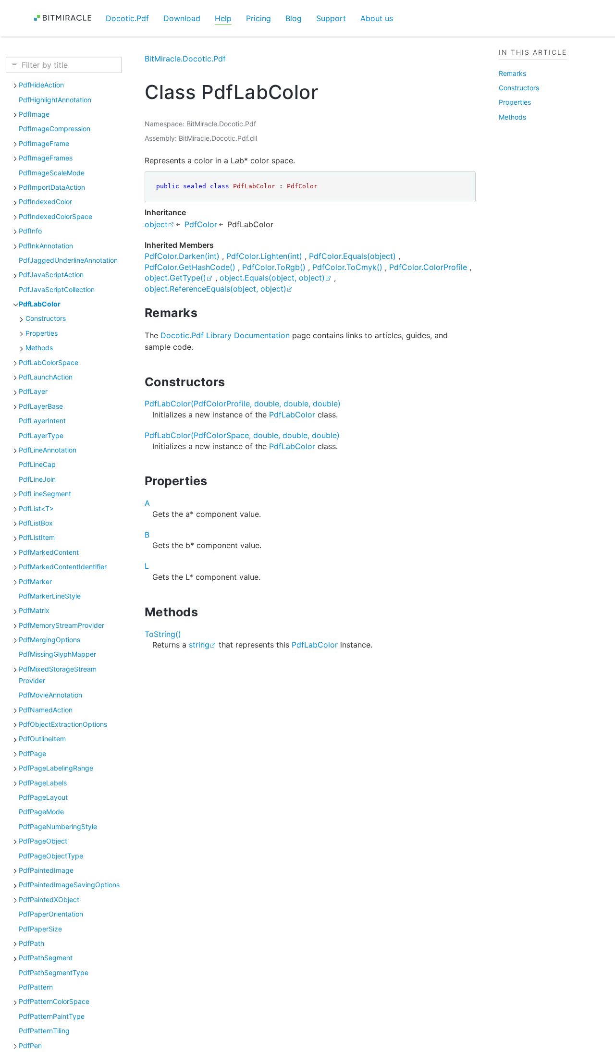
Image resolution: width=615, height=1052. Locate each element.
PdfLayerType (41, 435)
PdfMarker (35, 581)
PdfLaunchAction (46, 377)
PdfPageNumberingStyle (58, 826)
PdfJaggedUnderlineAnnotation (68, 260)
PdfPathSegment (46, 958)
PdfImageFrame (44, 143)
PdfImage (34, 114)
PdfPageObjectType (51, 855)
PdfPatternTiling (44, 1031)
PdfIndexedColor (45, 201)
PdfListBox (36, 523)
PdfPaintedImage (46, 870)
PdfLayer (33, 391)
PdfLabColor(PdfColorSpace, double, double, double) (242, 435)
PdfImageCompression (54, 128)
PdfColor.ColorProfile (428, 267)
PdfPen (30, 1045)
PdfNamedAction (46, 709)
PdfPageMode (41, 811)
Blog (293, 18)
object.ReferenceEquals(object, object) (215, 289)
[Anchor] (206, 313)
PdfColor (200, 224)
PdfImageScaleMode (52, 172)
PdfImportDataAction (52, 187)
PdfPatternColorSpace (54, 1001)
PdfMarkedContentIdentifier (63, 567)
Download (181, 18)
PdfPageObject (43, 841)
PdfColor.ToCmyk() (347, 267)
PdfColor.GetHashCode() (190, 267)
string (199, 644)
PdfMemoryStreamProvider (61, 625)
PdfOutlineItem (42, 738)
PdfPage (32, 753)
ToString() (163, 634)
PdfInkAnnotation (46, 245)
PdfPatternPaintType (52, 1016)
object (156, 224)
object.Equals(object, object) (272, 277)
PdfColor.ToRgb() (274, 267)
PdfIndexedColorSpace (55, 216)
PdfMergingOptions (49, 640)
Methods (39, 347)
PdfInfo (30, 231)
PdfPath (31, 943)
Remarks (512, 73)
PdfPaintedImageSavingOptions (69, 885)
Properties (41, 333)
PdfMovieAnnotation (50, 695)
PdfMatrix (34, 610)
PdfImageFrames (46, 158)
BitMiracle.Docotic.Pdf (185, 58)
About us (376, 18)
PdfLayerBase (41, 406)
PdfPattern (36, 987)
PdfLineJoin (37, 479)
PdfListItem (37, 537)
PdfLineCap (37, 464)
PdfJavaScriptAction (51, 274)
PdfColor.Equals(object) (352, 256)
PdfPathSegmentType (53, 972)
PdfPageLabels (43, 782)
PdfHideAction (41, 85)
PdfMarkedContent (49, 552)
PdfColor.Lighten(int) (264, 256)
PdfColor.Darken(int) (182, 256)
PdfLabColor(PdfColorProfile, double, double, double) (243, 403)
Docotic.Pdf (127, 18)
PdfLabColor (40, 304)
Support (331, 18)
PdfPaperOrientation (51, 914)
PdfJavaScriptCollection (57, 289)
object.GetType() (175, 277)
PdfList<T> (36, 508)
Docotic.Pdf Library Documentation (225, 335)
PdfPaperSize (40, 928)
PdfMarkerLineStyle (50, 596)
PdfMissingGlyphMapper (57, 654)
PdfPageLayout (43, 797)
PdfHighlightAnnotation (55, 99)
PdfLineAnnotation (47, 450)
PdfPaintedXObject (49, 899)
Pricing (258, 18)
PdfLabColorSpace (48, 362)
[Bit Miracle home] (66, 18)
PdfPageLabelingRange (56, 768)
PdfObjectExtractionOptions (63, 724)
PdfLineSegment (45, 493)
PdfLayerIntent (42, 420)
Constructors (45, 318)
